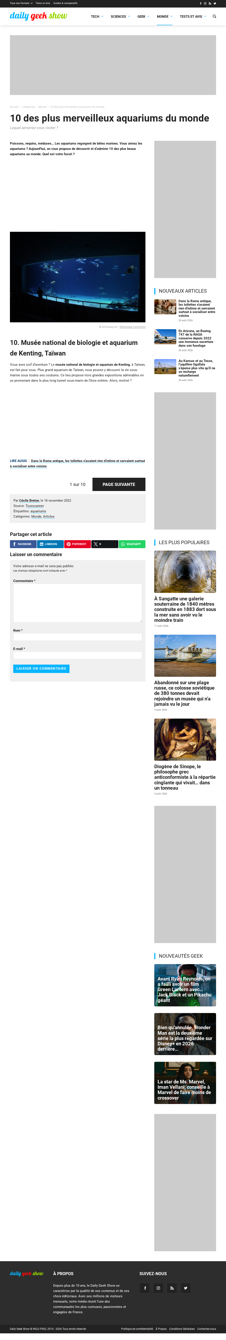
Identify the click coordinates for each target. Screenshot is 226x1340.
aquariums (38, 511)
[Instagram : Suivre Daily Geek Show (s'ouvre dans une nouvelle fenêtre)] (205, 4)
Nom (18, 630)
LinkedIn (51, 544)
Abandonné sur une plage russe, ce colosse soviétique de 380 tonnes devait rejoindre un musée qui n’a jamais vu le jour (184, 693)
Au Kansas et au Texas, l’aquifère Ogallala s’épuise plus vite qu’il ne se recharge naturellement (197, 368)
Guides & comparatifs (65, 3)
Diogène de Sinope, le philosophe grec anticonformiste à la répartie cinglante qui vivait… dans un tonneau (185, 777)
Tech (95, 17)
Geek (141, 17)
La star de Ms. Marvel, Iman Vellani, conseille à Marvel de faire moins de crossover (184, 1090)
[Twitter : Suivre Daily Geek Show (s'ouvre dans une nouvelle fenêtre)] (215, 4)
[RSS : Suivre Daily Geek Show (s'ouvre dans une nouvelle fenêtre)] (210, 4)
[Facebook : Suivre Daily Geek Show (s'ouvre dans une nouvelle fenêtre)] (201, 4)
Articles (49, 516)
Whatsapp (134, 544)
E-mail (19, 649)
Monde (162, 17)
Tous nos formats (19, 3)
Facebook (24, 544)
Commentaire (24, 581)
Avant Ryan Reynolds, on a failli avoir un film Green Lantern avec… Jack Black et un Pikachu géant (184, 989)
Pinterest (79, 544)
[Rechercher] (214, 16)
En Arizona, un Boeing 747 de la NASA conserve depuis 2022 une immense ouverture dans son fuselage (196, 338)
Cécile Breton (29, 501)
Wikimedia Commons (132, 327)
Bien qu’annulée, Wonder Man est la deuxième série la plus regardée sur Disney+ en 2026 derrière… (185, 1038)
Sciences (118, 17)
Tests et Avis (43, 3)
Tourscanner (35, 506)
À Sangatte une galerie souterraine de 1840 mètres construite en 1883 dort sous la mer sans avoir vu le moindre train (185, 609)
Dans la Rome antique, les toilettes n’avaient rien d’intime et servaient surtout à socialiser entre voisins (197, 308)
